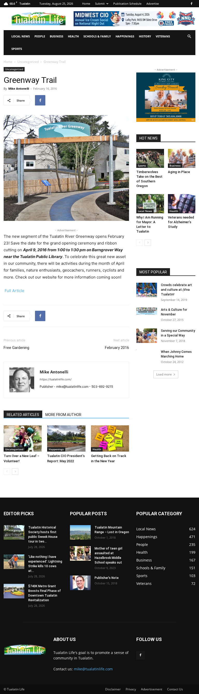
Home (86, 3)
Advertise (152, 3)
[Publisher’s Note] (80, 583)
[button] (189, 36)
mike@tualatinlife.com (93, 668)
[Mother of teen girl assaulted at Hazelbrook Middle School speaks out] (80, 553)
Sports (16, 49)
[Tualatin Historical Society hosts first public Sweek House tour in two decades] (14, 532)
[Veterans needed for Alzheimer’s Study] (182, 203)
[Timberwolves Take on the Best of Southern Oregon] (150, 158)
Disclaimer (113, 689)
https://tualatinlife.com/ (56, 379)
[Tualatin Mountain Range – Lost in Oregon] (80, 532)
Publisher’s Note (107, 578)
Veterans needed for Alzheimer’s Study (181, 222)
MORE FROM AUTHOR (63, 415)
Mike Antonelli (18, 88)
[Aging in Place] (182, 158)
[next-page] (15, 471)
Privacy (131, 689)
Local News (20, 36)
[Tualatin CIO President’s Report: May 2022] (66, 438)
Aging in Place (179, 172)
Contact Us (175, 689)
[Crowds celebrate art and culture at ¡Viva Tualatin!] (146, 290)
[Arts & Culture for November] (146, 311)
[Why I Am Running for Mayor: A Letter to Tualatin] (150, 203)
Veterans (163, 36)
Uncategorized (28, 62)
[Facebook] (191, 3)
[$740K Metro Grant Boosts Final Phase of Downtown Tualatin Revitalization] (14, 591)
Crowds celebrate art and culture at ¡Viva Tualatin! (176, 289)
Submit (100, 3)
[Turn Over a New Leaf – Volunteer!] (23, 438)
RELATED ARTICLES (23, 415)
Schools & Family (97, 36)
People (39, 36)
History (145, 36)
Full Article (14, 290)
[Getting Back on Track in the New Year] (110, 438)
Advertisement (151, 689)
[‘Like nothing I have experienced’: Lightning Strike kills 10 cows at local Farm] (14, 561)
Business (56, 36)
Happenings (125, 36)
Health (73, 36)
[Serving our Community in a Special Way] (146, 335)
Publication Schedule (127, 3)
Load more (164, 374)
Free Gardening (16, 347)
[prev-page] (7, 471)
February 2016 (117, 347)
